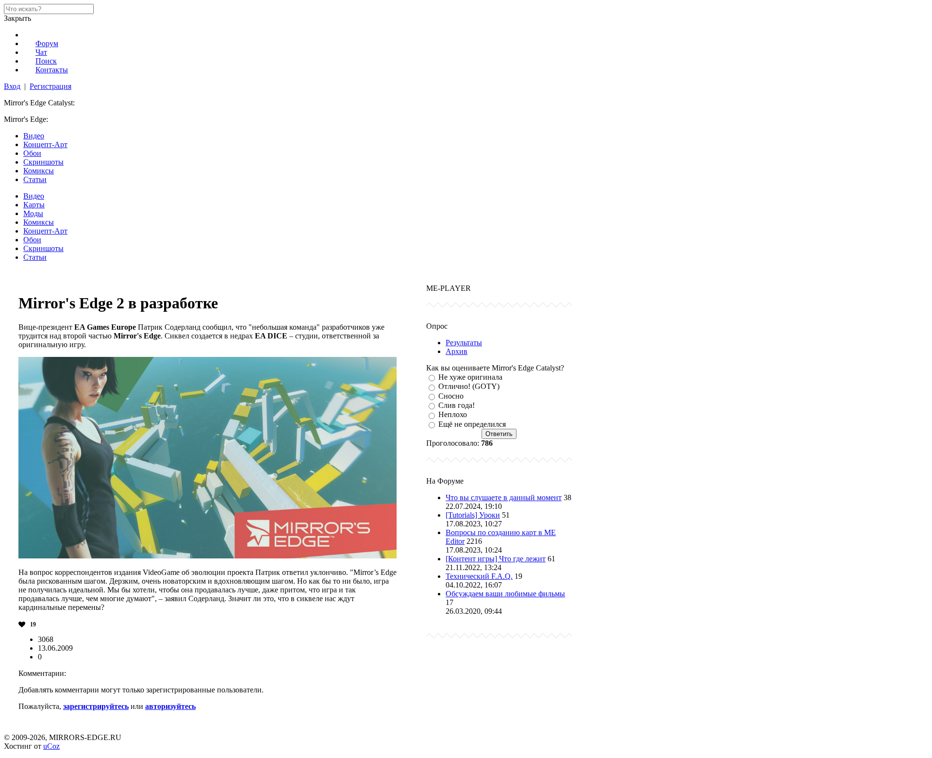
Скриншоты (43, 162)
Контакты (51, 70)
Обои (32, 153)
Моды (33, 213)
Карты (34, 205)
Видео (33, 136)
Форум (46, 43)
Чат (41, 52)
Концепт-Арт (45, 144)
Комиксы (38, 171)
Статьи (35, 179)
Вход (12, 86)
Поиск (46, 61)
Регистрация (50, 86)
